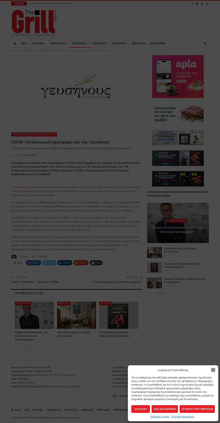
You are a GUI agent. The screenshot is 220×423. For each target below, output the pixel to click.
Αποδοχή (140, 409)
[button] (213, 370)
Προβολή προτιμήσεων (197, 409)
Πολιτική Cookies (159, 416)
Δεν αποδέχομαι (164, 409)
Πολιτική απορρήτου (182, 416)
